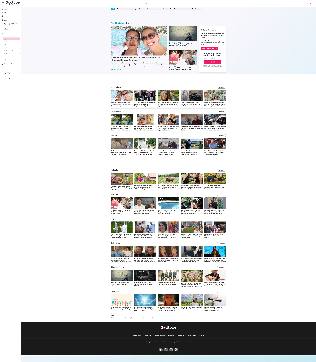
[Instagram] (171, 349)
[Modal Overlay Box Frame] (212, 60)
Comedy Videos (148, 335)
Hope (164, 9)
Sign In (6, 28)
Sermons (201, 335)
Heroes (141, 9)
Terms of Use (140, 342)
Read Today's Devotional (209, 48)
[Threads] (176, 349)
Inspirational (120, 9)
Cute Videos (171, 335)
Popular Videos (137, 335)
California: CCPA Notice (162, 342)
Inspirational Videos (160, 335)
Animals (149, 9)
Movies (189, 335)
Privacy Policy (149, 342)
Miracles (157, 9)
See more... (222, 87)
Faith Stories (195, 9)
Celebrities (173, 9)
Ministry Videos (180, 335)
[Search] (182, 3)
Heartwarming (132, 9)
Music (194, 335)
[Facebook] (161, 349)
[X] (166, 349)
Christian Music (184, 9)
